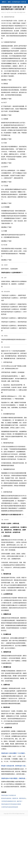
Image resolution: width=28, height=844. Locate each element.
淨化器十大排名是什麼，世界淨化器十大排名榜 (14, 766)
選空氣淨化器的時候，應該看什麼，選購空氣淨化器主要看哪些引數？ (14, 798)
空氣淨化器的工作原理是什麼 (8, 795)
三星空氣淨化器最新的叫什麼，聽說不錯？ (11, 801)
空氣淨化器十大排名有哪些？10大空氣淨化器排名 (14, 753)
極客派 (4, 2)
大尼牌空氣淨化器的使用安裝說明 (9, 807)
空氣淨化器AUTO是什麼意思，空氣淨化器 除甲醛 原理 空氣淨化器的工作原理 (14, 778)
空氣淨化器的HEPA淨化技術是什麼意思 (11, 804)
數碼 (9, 2)
